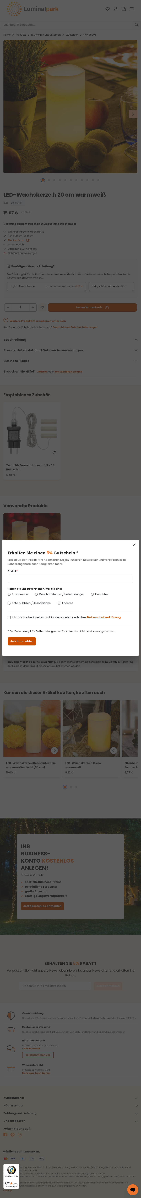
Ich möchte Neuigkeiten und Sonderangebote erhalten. (66, 617)
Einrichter (101, 594)
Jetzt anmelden (22, 641)
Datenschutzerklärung (104, 617)
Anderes (67, 603)
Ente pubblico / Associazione (31, 603)
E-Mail (13, 571)
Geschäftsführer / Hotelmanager (61, 594)
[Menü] (17, 1166)
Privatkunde (20, 594)
